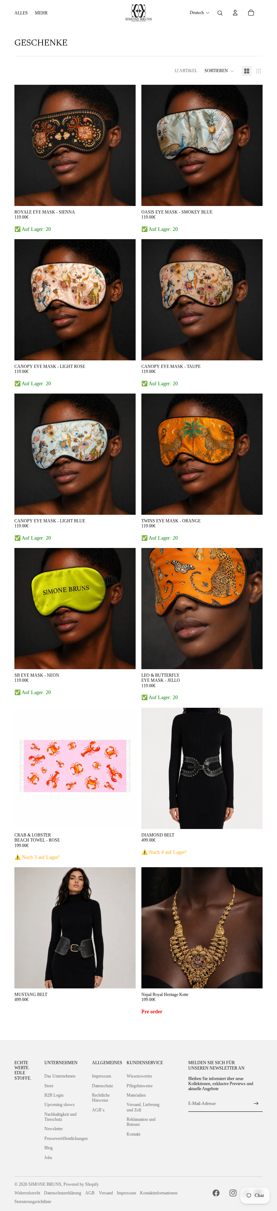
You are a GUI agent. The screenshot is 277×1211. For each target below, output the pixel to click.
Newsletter (53, 1128)
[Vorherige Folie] (25, 145)
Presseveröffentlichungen (66, 1138)
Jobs (48, 1157)
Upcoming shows (59, 1104)
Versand (106, 1192)
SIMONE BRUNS (44, 1184)
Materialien (136, 1095)
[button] (219, 71)
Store (48, 1085)
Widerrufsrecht (27, 1192)
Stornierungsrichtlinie (32, 1201)
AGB (89, 1192)
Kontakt (133, 1134)
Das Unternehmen (59, 1076)
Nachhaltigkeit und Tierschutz (60, 1117)
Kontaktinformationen (158, 1192)
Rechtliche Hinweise (101, 1098)
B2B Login (53, 1095)
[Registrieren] (256, 1103)
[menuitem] (21, 13)
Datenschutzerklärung (62, 1192)
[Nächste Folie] (125, 145)
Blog (48, 1147)
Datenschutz (102, 1085)
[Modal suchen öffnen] (220, 13)
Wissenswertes (139, 1076)
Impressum (101, 1076)
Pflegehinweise (140, 1085)
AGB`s (98, 1110)
